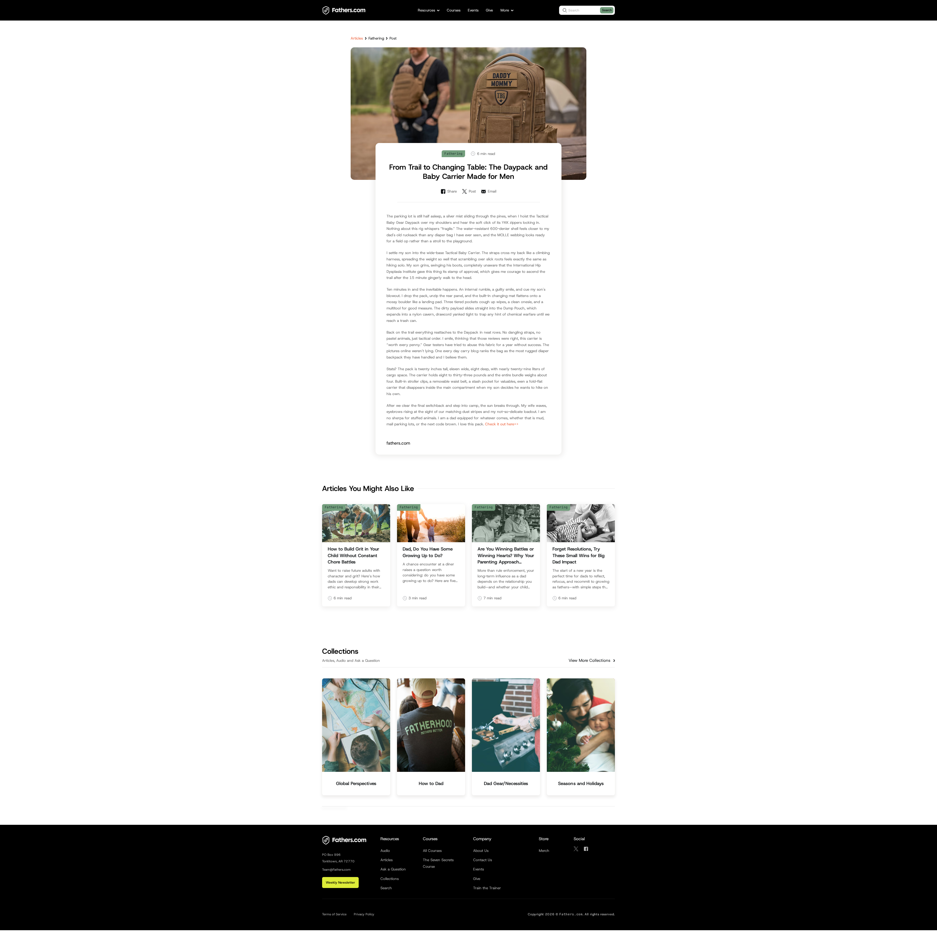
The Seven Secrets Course (438, 863)
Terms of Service (334, 914)
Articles (357, 38)
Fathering (376, 38)
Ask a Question (393, 869)
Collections (389, 878)
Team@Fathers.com (336, 870)
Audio (385, 850)
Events (478, 869)
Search (607, 10)
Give (476, 878)
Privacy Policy (364, 914)
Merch (544, 850)
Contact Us (482, 859)
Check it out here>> (502, 424)
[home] (344, 10)
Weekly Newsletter (340, 882)
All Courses (432, 850)
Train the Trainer (487, 888)
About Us (481, 850)
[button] (428, 10)
